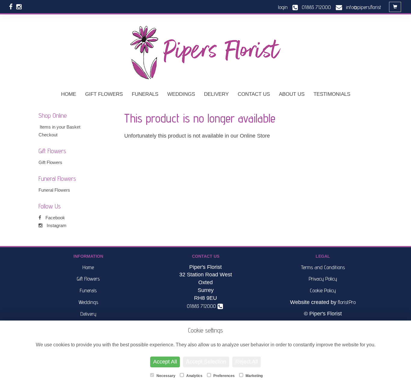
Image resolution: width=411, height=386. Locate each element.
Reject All (246, 362)
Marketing (254, 376)
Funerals (145, 94)
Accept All (165, 362)
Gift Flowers (104, 94)
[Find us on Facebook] (12, 7)
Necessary (165, 376)
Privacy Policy (323, 278)
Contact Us (254, 94)
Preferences (223, 376)
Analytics (193, 376)
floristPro (347, 302)
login (283, 7)
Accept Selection (206, 362)
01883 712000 (203, 306)
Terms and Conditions (323, 267)
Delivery (216, 94)
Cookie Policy (323, 290)
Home (68, 94)
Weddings (181, 94)
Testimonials (332, 94)
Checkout (48, 134)
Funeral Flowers (54, 190)
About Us (291, 94)
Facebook (54, 217)
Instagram (55, 225)
